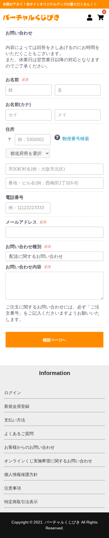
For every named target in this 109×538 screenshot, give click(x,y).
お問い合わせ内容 (23, 267)
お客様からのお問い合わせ (29, 447)
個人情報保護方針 (21, 474)
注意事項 (12, 488)
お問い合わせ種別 (23, 246)
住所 (10, 129)
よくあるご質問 (19, 433)
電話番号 (14, 197)
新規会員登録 (16, 406)
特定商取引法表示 (21, 501)
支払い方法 (14, 420)
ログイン (12, 392)
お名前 (12, 79)
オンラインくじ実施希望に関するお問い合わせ (48, 460)
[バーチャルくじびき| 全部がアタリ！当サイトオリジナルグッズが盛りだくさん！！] (31, 17)
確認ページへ (54, 340)
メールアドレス (21, 222)
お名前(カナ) (18, 104)
